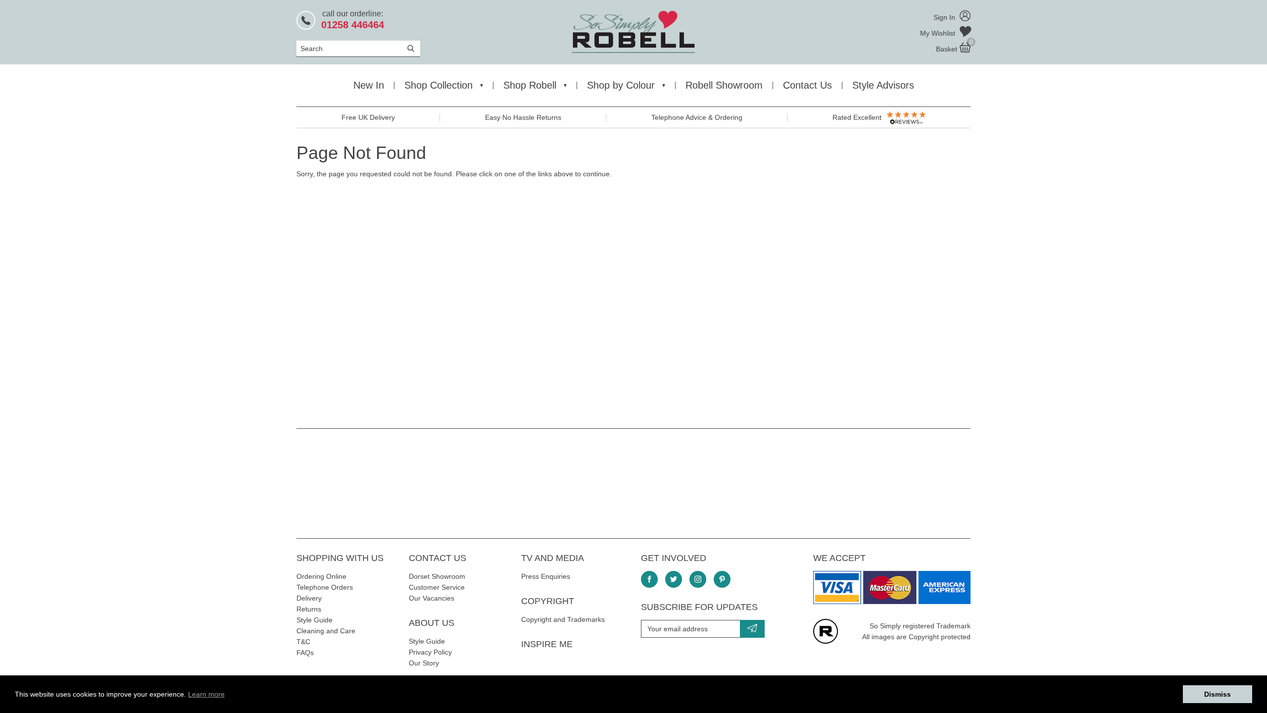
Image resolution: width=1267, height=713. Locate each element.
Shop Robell (529, 85)
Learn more (206, 694)
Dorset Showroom (437, 576)
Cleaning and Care (325, 631)
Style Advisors (883, 85)
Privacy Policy (430, 652)
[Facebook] (649, 579)
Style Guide (314, 620)
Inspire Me (547, 644)
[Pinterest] (722, 579)
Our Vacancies (431, 598)
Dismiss (1217, 694)
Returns (308, 609)
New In (368, 85)
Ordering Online (321, 576)
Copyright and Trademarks (563, 619)
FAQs (305, 653)
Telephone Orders (324, 587)
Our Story (424, 663)
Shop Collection (438, 85)
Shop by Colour (621, 85)
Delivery (309, 598)
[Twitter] (673, 579)
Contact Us (807, 85)
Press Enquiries (545, 576)
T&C (303, 642)
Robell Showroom (724, 85)
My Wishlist (938, 33)
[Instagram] (697, 579)
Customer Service (437, 587)
